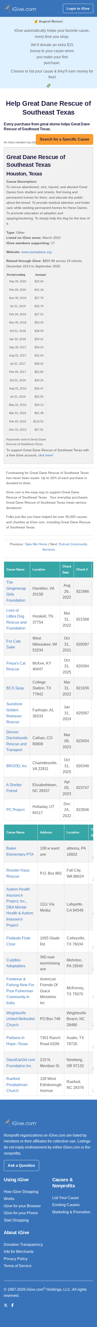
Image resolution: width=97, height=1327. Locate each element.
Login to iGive (78, 8)
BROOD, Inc (16, 766)
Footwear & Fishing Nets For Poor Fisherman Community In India (20, 991)
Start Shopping (16, 1220)
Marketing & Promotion (71, 1212)
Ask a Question (21, 1165)
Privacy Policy (16, 1259)
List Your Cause (65, 1198)
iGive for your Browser (22, 1206)
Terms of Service (18, 1266)
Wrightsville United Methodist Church (20, 1019)
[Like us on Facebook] (12, 1305)
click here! (45, 455)
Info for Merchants (18, 1252)
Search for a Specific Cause (64, 139)
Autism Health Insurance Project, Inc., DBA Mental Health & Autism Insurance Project (19, 907)
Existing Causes (66, 1205)
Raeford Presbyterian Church (17, 1085)
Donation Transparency (23, 1245)
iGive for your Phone (21, 1213)
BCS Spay (15, 688)
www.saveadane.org (36, 252)
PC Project (15, 810)
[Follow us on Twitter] (6, 1305)
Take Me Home (36, 544)
